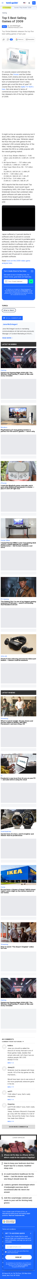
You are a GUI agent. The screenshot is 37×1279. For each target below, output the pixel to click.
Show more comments (18, 1127)
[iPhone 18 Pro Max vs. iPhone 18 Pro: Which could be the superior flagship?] (18, 1150)
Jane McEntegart (15, 26)
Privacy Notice (25, 290)
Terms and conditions (9, 1229)
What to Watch (9, 310)
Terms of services (25, 289)
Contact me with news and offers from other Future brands (18, 1251)
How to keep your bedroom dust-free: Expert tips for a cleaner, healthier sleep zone (19, 1165)
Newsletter (31, 39)
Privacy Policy (27, 1264)
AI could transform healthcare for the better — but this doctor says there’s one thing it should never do (19, 1176)
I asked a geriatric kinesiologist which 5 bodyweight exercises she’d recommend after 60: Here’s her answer (19, 1188)
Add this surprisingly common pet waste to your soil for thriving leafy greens (18, 1200)
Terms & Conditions (23, 1265)
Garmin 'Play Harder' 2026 (22, 7)
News (4, 26)
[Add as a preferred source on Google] (9, 1221)
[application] (18, 217)
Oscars (16, 74)
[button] (34, 3)
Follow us (20, 39)
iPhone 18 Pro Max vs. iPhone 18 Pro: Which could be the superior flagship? (19, 1156)
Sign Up (18, 1257)
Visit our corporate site (16, 1215)
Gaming (4, 13)
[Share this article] (4, 39)
